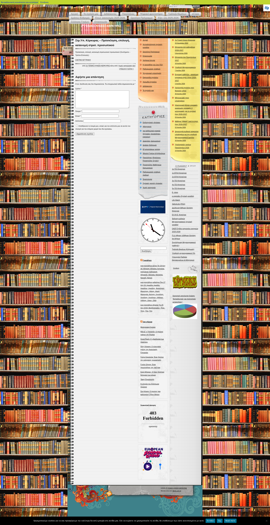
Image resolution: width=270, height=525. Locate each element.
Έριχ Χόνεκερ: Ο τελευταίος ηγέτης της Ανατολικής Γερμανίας (150, 350)
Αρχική (74, 14)
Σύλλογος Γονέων (80, 22)
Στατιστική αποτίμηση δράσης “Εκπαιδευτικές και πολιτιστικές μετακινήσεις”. (184, 299)
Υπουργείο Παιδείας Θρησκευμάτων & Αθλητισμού (183, 258)
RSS (109, 493)
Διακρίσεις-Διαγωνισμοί (151, 141)
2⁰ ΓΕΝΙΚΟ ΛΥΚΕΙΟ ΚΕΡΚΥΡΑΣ (101, 26)
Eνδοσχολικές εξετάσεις (151, 123)
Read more (230, 521)
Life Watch (176, 200)
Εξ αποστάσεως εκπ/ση (151, 149)
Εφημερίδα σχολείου (150, 78)
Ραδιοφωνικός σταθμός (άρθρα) (151, 173)
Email (78, 116)
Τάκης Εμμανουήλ (147, 380)
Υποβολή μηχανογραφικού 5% (183, 253)
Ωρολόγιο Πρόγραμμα (141, 18)
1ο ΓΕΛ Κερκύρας (178, 169)
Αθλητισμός (147, 127)
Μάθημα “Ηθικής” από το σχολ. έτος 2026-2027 (186, 124)
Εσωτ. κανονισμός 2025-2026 (110, 18)
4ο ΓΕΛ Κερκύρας (178, 185)
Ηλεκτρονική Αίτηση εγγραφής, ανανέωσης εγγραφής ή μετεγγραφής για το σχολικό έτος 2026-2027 (186, 111)
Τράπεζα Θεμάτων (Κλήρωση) (183, 249)
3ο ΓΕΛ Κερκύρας (178, 181)
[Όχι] (266, 520)
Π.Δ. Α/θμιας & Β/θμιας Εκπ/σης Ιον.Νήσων (184, 237)
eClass (195, 14)
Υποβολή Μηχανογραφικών (185, 68)
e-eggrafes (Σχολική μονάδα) (183, 196)
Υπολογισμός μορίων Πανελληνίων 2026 (183, 147)
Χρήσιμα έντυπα (149, 60)
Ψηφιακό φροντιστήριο (151, 14)
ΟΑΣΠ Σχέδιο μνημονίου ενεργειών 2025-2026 (185, 230)
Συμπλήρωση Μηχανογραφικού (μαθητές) (184, 244)
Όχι (219, 521)
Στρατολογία (147, 179)
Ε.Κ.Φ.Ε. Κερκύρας (179, 215)
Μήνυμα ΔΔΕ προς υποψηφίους (182, 99)
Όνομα (78, 111)
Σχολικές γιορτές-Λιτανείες (152, 183)
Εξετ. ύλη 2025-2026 (168, 18)
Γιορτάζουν (147, 260)
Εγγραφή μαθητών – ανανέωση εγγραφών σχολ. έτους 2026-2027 (186, 79)
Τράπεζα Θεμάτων (177, 14)
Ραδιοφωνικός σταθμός (151, 69)
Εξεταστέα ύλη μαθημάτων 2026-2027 (185, 50)
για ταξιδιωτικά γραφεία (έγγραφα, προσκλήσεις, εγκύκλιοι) (152, 134)
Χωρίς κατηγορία (124, 66)
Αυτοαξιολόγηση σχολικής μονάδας (152, 46)
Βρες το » (196, 6)
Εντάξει (210, 521)
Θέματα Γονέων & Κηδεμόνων (154, 153)
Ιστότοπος (79, 121)
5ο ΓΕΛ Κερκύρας (178, 188)
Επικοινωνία (100, 22)
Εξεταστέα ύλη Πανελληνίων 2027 (185, 60)
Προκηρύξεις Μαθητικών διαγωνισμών (152, 166)
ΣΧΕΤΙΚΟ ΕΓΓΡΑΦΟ (83, 60)
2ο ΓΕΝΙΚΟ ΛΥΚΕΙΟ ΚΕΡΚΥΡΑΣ (98, 66)
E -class (175, 192)
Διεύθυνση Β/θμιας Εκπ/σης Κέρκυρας (182, 209)
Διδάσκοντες (110, 14)
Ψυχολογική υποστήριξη (152, 73)
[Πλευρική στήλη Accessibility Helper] (266, 7)
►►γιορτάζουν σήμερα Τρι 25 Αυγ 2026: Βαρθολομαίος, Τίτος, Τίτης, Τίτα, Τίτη (152, 308)
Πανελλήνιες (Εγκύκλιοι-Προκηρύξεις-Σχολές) (152, 159)
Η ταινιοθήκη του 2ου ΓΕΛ (153, 65)
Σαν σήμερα (147, 322)
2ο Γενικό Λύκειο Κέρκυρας (185, 41)
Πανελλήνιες (128, 14)
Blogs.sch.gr (177, 491)
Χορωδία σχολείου (150, 82)
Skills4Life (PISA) (178, 204)
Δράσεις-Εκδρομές (80, 18)
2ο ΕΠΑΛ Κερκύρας (179, 177)
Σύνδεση (176, 268)
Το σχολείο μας (91, 14)
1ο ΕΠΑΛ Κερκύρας (179, 173)
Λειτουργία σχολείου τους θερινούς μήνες (184, 90)
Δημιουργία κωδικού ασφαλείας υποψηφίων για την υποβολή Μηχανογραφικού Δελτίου (187, 136)
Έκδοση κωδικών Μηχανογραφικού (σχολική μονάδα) (182, 222)
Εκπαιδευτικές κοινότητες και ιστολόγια (19, 2)
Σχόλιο (78, 89)
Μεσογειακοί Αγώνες (148, 327)
